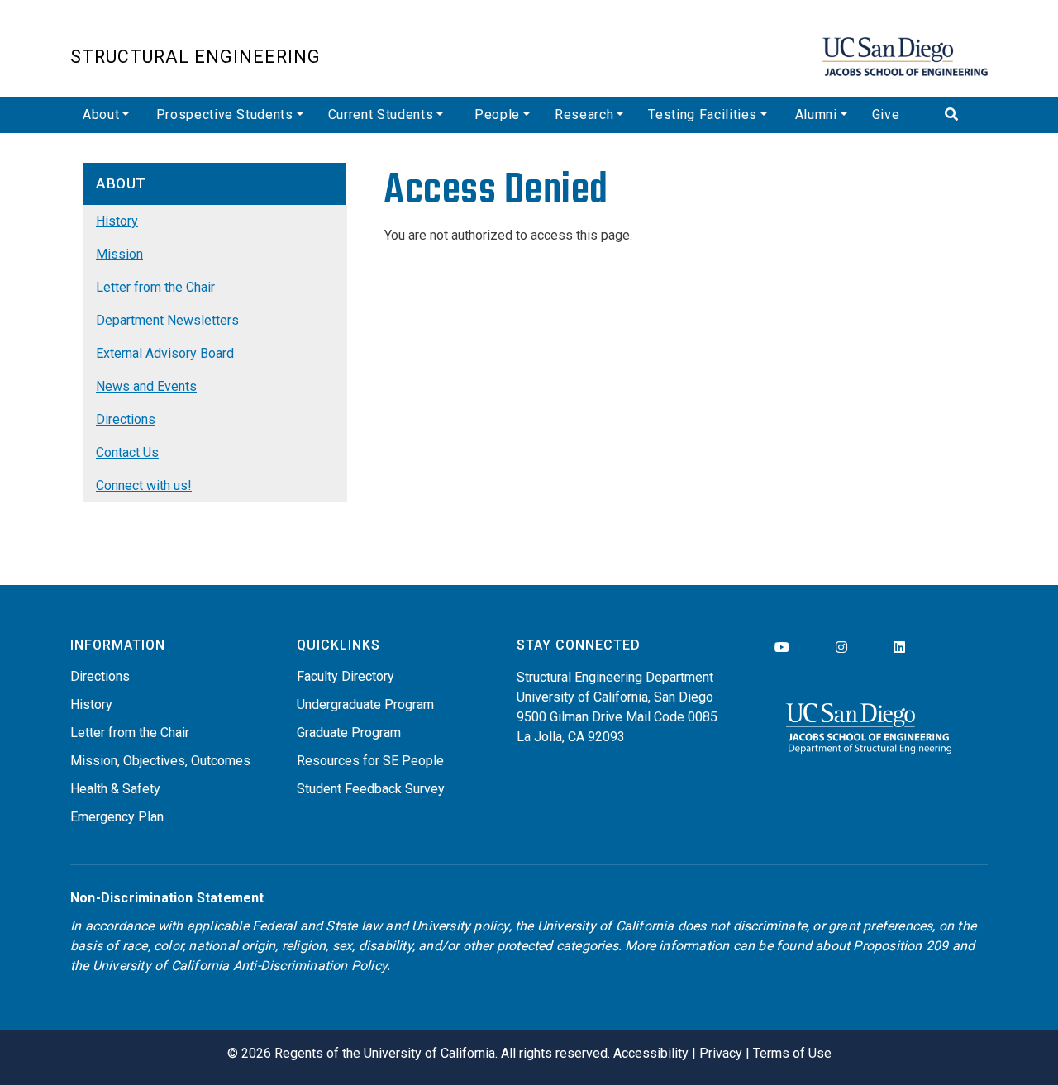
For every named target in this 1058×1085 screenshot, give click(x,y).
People (497, 114)
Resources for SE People (370, 761)
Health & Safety (115, 789)
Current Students (380, 114)
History (117, 221)
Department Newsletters (167, 320)
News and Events (146, 386)
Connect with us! (144, 485)
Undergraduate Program (365, 704)
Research (584, 114)
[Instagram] (841, 647)
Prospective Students (224, 114)
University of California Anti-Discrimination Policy (240, 965)
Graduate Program (349, 732)
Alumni (816, 114)
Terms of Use (792, 1053)
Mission (119, 254)
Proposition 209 (900, 946)
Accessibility (651, 1053)
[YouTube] (781, 647)
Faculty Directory (345, 676)
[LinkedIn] (899, 647)
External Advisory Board (165, 353)
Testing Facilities (702, 114)
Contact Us (127, 452)
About (101, 114)
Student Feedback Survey (371, 789)
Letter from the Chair (155, 287)
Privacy (720, 1053)
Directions (125, 419)
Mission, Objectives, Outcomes (160, 761)
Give (886, 114)
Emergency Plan (117, 817)
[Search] (960, 115)
